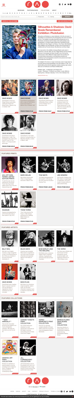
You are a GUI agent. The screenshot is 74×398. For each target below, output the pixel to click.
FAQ (29, 391)
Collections (45, 10)
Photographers (32, 10)
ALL (70, 13)
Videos (18, 391)
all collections (9, 21)
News (12, 391)
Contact (35, 391)
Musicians (21, 10)
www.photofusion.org (42, 75)
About (54, 10)
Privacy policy (44, 391)
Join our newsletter (65, 21)
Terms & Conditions (57, 391)
